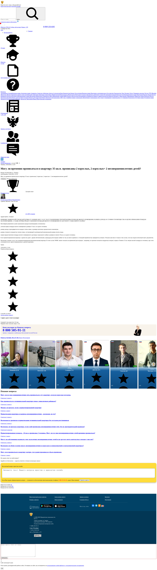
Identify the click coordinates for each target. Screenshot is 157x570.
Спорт (102, 97)
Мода (51, 96)
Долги (131, 93)
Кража (150, 94)
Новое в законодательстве (101, 96)
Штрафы (18, 99)
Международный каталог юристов (37, 497)
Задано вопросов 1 (6, 163)
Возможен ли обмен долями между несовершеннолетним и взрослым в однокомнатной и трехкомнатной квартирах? (42, 446)
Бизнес (73, 93)
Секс (64, 97)
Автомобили (4, 93)
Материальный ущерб (23, 96)
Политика (4, 97)
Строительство (116, 97)
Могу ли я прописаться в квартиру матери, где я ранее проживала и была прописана (31, 452)
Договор (126, 93)
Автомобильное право (14, 93)
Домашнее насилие (138, 93)
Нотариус (116, 96)
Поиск (20, 337)
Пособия (9, 97)
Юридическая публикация (44, 99)
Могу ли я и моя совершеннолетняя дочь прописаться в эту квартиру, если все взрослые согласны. (36, 395)
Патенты (146, 96)
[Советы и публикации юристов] (2, 3)
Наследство (75, 96)
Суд (121, 97)
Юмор (35, 99)
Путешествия (38, 97)
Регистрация (26, 337)
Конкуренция (113, 94)
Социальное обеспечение (83, 97)
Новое (24, 27)
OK (2, 568)
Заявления (36, 94)
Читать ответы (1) (12, 179)
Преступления (24, 97)
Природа (31, 97)
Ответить (3, 179)
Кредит (154, 94)
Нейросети (90, 96)
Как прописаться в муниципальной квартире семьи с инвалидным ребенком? (28, 401)
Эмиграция (29, 99)
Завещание (14, 94)
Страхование (108, 97)
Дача (122, 93)
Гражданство (117, 93)
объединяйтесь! (16, 5)
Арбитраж (46, 93)
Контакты (107, 497)
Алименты (34, 93)
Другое (146, 93)
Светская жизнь (55, 97)
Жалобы (154, 93)
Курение (14, 96)
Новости (110, 96)
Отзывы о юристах (34, 499)
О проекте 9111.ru (84, 499)
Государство (110, 93)
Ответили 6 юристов (6, 430)
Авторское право (26, 93)
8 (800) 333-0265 (49, 26)
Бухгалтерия (78, 93)
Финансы (3, 99)
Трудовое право (139, 97)
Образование (130, 96)
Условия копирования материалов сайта (43, 523)
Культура (9, 96)
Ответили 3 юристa (6, 398)
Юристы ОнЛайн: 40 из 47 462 (10, 337)
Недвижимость (82, 96)
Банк (61, 93)
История (106, 94)
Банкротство (67, 93)
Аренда (51, 93)
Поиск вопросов (59, 499)
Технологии (131, 97)
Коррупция (140, 94)
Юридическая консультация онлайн (11, 6)
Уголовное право (149, 97)
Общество (137, 96)
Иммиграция (55, 94)
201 (12, 486)
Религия (48, 97)
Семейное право (71, 97)
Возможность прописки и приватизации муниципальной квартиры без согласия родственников (35, 420)
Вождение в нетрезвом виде (99, 93)
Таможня (125, 97)
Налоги (69, 96)
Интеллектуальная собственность (84, 94)
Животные (4, 94)
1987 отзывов (30, 214)
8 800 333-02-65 (63, 480)
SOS (2, 30)
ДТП (150, 93)
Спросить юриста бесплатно (9, 22)
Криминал (4, 96)
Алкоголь (40, 93)
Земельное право (43, 94)
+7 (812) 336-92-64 (34, 530)
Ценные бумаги (10, 99)
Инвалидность (63, 94)
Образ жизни (123, 96)
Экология (23, 99)
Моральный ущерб (58, 96)
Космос (145, 94)
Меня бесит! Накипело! (42, 96)
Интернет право (99, 94)
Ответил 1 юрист (5, 410)
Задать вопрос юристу (7, 315)
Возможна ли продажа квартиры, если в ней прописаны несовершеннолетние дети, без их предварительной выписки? (43, 427)
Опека (142, 96)
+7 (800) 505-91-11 (34, 526)
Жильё (9, 94)
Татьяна (3, 161)
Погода (151, 96)
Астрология (56, 93)
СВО (61, 97)
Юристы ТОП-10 (5, 27)
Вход (3, 25)
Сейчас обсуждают (16, 27)
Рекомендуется (5, 193)
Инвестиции (71, 94)
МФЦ (65, 96)
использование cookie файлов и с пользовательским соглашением (65, 565)
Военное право (86, 93)
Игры (50, 94)
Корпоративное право (130, 94)
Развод (44, 97)
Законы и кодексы (84, 497)
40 (11, 484)
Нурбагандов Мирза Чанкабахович (10, 199)
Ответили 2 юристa (6, 404)
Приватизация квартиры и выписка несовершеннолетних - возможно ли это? (28, 414)
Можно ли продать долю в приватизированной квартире (21, 408)
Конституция (120, 94)
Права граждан (16, 97)
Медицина (33, 96)
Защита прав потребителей (25, 94)
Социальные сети (95, 97)
